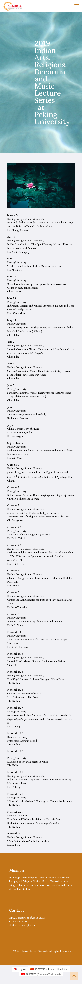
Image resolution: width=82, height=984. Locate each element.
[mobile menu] (76, 6)
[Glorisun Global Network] (13, 6)
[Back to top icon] (74, 976)
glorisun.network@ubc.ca (23, 925)
